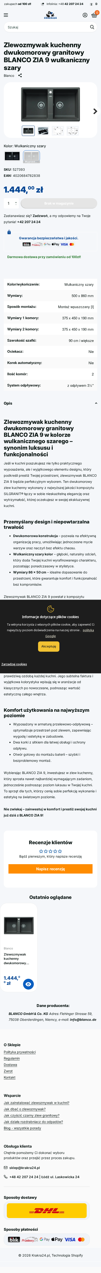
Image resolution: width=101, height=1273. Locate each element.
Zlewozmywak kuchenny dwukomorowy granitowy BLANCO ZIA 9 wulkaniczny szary (18, 958)
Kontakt (10, 1077)
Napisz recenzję (50, 869)
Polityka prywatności (20, 1052)
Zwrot (8, 1071)
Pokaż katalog (6, 15)
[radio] (12, 156)
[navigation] (28, 131)
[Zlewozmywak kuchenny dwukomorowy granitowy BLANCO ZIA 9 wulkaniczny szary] (19, 925)
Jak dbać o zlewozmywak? (25, 1109)
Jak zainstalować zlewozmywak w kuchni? (36, 1103)
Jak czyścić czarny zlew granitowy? (31, 1115)
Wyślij (92, 27)
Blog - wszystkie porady (22, 1128)
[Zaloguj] (84, 15)
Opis (8, 403)
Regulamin (12, 1058)
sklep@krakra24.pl (24, 1168)
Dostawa (10, 1065)
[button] (17, 199)
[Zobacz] (28, 984)
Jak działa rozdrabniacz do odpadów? (33, 1122)
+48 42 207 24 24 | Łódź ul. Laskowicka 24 (44, 1177)
